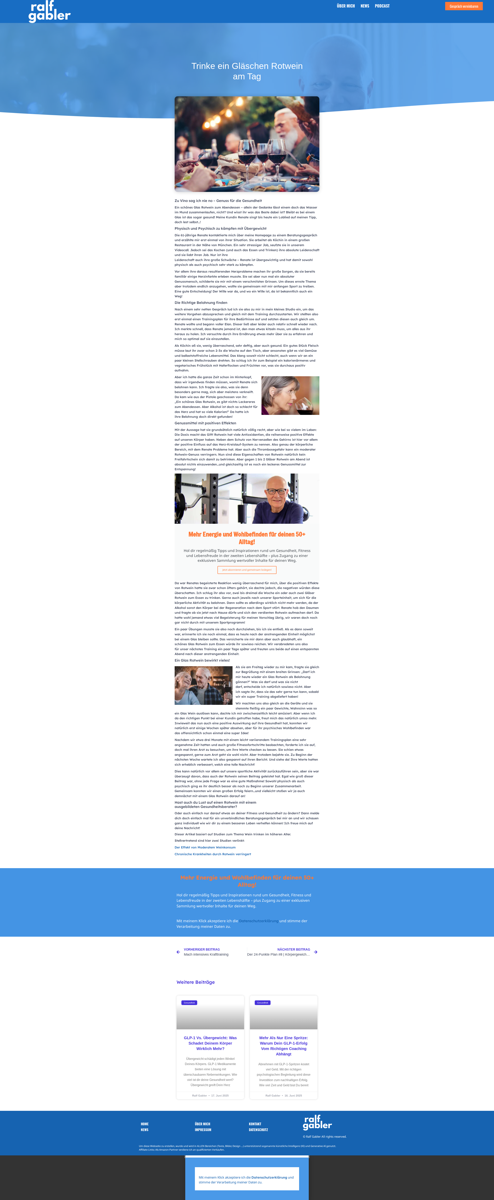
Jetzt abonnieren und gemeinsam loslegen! (247, 569)
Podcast (382, 6)
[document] (247, 1177)
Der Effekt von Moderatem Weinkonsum (205, 847)
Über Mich (346, 6)
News (365, 6)
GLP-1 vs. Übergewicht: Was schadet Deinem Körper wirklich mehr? (210, 1043)
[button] (247, 1156)
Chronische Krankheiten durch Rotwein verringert (213, 854)
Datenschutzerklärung (258, 921)
